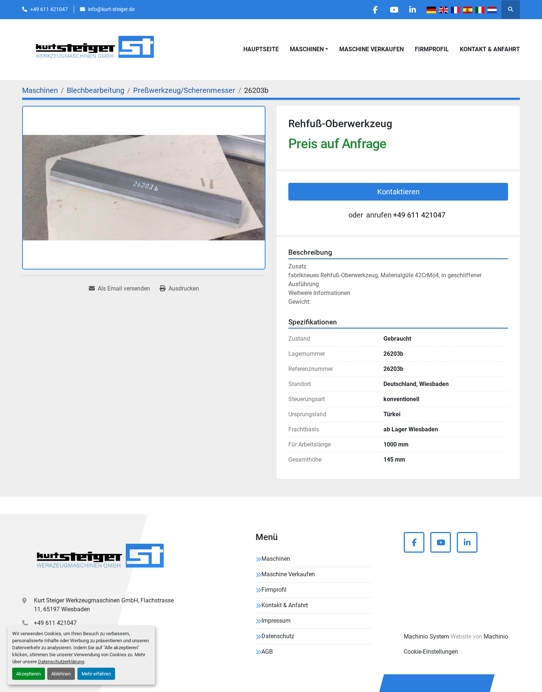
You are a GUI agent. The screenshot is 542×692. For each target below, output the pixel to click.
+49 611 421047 (49, 9)
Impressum (276, 620)
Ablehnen (61, 674)
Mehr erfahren (96, 674)
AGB (267, 651)
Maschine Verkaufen (371, 49)
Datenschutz (277, 636)
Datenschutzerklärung (61, 661)
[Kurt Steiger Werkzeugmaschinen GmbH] (101, 558)
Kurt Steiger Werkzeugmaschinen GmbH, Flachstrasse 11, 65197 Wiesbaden (104, 605)
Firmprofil (432, 49)
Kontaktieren (398, 191)
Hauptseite (261, 49)
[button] (309, 49)
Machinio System (426, 636)
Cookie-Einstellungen (431, 651)
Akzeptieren (28, 674)
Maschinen (307, 49)
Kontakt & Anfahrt (490, 49)
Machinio (496, 636)
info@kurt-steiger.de (111, 9)
